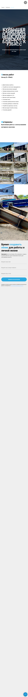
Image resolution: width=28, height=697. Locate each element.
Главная (2, 7)
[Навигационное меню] (25, 2)
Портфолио (8, 7)
